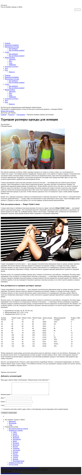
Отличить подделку (11, 66)
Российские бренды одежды (18, 428)
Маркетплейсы (10, 57)
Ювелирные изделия (12, 47)
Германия (16, 448)
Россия (15, 454)
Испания (16, 443)
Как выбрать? (13, 48)
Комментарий (6, 394)
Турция (15, 457)
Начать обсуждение (7, 111)
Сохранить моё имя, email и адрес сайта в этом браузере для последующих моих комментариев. (35, 409)
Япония (15, 459)
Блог (6, 70)
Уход (6, 68)
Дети (10, 425)
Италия (15, 446)
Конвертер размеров (12, 45)
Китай (15, 434)
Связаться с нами (32, 468)
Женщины (12, 421)
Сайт (2, 405)
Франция (16, 437)
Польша (15, 452)
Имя (3, 398)
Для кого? (11, 114)
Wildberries (12, 65)
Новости (12, 72)
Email (3, 401)
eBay (10, 61)
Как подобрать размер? (16, 50)
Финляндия (17, 439)
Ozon (10, 63)
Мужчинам (12, 423)
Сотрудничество (19, 468)
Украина (16, 455)
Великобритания (18, 461)
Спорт (7, 52)
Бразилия (16, 445)
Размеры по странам (16, 430)
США (15, 432)
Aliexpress (12, 59)
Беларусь (16, 436)
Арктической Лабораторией (10, 473)
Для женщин (20, 114)
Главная (7, 43)
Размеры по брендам (16, 463)
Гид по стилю (13, 464)
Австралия (16, 450)
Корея (15, 441)
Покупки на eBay (7, 468)
